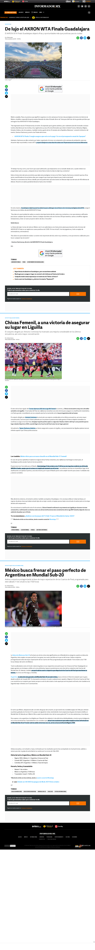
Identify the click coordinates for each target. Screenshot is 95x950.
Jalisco (21, 12)
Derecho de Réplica (46, 846)
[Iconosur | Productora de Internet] (7, 845)
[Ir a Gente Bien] (24, 0)
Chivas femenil (15, 529)
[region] (47, 946)
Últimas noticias (10, 12)
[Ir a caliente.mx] (68, 1)
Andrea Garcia (10, 337)
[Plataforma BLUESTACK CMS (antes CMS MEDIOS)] (13, 845)
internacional (33, 836)
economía (74, 836)
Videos (35, 12)
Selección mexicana (17, 791)
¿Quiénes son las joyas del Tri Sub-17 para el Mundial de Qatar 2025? (50, 516)
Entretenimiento (59, 836)
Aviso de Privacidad (39, 846)
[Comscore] (86, 845)
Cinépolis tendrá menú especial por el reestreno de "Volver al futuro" (36, 276)
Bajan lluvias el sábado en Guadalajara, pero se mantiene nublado (35, 271)
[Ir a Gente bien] (59, 824)
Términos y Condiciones (26, 298)
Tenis (24, 261)
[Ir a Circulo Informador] (15, 0)
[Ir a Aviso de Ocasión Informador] (7, 0)
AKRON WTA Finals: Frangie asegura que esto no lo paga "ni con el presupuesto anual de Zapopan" (50, 136)
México (27, 12)
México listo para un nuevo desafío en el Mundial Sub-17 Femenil (43, 456)
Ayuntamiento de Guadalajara (35, 261)
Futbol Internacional (60, 791)
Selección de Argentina (30, 791)
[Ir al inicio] (22, 6)
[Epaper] (76, 1)
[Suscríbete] (86, 1)
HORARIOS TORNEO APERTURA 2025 (19, 17)
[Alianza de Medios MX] (78, 845)
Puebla (33, 529)
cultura (68, 836)
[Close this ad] (94, 942)
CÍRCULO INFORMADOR (42, 17)
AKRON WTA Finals (16, 261)
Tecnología (49, 836)
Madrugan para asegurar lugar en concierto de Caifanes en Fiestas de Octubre (39, 274)
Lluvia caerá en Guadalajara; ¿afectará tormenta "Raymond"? (34, 279)
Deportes (7, 317)
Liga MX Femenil (25, 529)
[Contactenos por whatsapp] (89, 5)
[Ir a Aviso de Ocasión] (36, 824)
